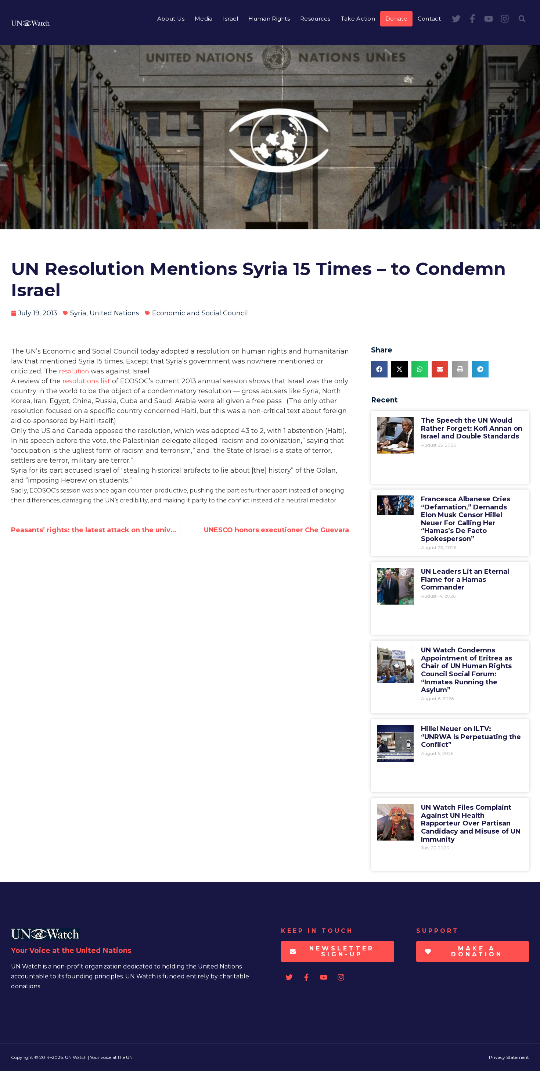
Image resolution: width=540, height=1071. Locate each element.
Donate (396, 18)
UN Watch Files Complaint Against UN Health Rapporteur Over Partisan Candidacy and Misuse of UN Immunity (471, 823)
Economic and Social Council (200, 313)
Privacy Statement (509, 1057)
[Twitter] (456, 18)
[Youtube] (488, 18)
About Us (170, 18)
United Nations (114, 313)
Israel (230, 18)
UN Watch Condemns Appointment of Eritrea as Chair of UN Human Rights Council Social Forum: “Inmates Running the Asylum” (466, 670)
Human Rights (269, 18)
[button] (522, 19)
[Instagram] (504, 18)
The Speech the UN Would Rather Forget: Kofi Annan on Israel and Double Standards (471, 428)
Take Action (358, 18)
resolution (74, 371)
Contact (429, 18)
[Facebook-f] (472, 18)
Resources (315, 18)
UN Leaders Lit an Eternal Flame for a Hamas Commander (465, 579)
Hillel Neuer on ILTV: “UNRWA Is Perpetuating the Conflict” (471, 737)
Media (204, 18)
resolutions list (86, 381)
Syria (78, 313)
